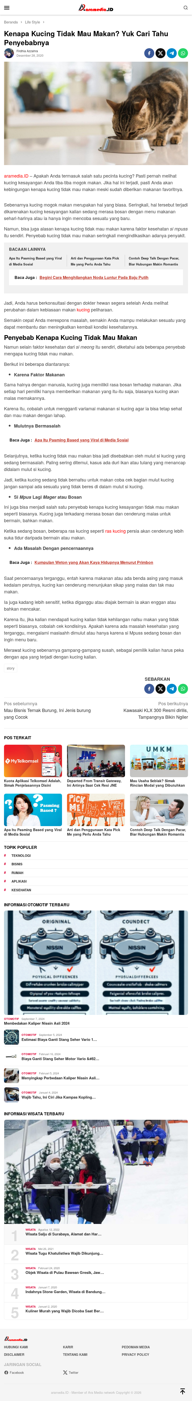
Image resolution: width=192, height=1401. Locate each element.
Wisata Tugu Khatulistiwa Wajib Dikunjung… (64, 1253)
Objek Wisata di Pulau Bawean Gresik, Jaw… (65, 1272)
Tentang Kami (75, 1354)
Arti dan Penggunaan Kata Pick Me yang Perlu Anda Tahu (93, 832)
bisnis (17, 864)
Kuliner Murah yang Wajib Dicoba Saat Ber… (65, 1311)
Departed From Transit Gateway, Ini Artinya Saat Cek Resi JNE (94, 783)
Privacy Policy (135, 1354)
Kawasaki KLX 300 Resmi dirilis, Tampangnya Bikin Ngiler (156, 710)
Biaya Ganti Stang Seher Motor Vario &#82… (60, 1058)
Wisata (31, 1229)
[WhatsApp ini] (183, 53)
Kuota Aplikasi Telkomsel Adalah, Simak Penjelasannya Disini (32, 783)
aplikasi (19, 881)
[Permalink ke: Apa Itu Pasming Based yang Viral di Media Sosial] (33, 810)
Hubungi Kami (16, 1347)
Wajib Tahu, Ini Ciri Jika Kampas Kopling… (59, 1097)
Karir (68, 1347)
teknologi (21, 855)
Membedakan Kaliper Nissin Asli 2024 (37, 1023)
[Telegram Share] (172, 53)
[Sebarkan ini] (149, 53)
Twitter (73, 1372)
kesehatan (21, 890)
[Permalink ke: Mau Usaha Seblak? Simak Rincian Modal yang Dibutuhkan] (159, 761)
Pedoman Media (136, 1347)
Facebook (17, 1372)
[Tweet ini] (161, 53)
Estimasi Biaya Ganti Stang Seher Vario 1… (59, 1039)
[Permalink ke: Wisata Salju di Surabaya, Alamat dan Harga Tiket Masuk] (96, 1172)
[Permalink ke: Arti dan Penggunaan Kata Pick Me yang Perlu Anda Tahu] (96, 810)
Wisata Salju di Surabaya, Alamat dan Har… (64, 1234)
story (10, 668)
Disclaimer (14, 1354)
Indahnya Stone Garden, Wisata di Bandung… (66, 1291)
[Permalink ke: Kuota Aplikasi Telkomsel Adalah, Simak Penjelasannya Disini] (33, 761)
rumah (17, 872)
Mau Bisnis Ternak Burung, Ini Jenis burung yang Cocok (47, 710)
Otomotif (11, 1019)
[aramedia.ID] (96, 6)
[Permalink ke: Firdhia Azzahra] (9, 52)
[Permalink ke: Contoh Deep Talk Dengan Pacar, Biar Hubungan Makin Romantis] (159, 810)
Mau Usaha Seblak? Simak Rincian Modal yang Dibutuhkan (157, 783)
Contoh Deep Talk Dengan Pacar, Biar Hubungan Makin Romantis (158, 832)
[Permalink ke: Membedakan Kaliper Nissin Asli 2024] (96, 963)
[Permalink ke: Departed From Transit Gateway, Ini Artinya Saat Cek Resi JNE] (96, 761)
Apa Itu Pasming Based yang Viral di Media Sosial (33, 832)
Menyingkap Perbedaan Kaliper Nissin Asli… (61, 1078)
